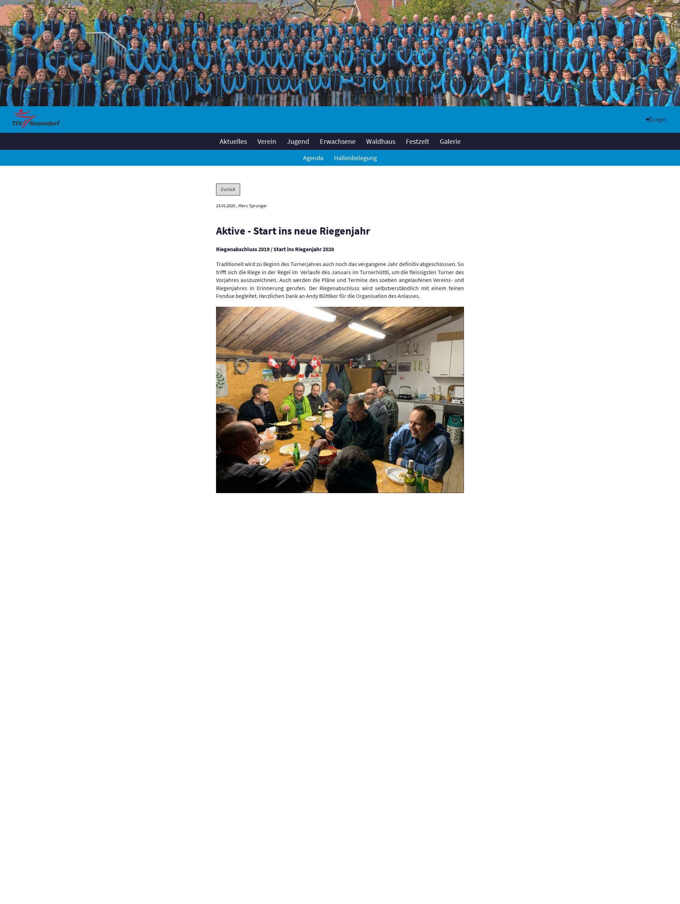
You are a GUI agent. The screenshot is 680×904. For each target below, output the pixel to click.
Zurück (228, 189)
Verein (266, 141)
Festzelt (417, 141)
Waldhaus (380, 141)
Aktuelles (233, 141)
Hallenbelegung (355, 158)
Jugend (298, 141)
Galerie (450, 141)
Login (659, 119)
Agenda (313, 158)
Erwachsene (338, 141)
